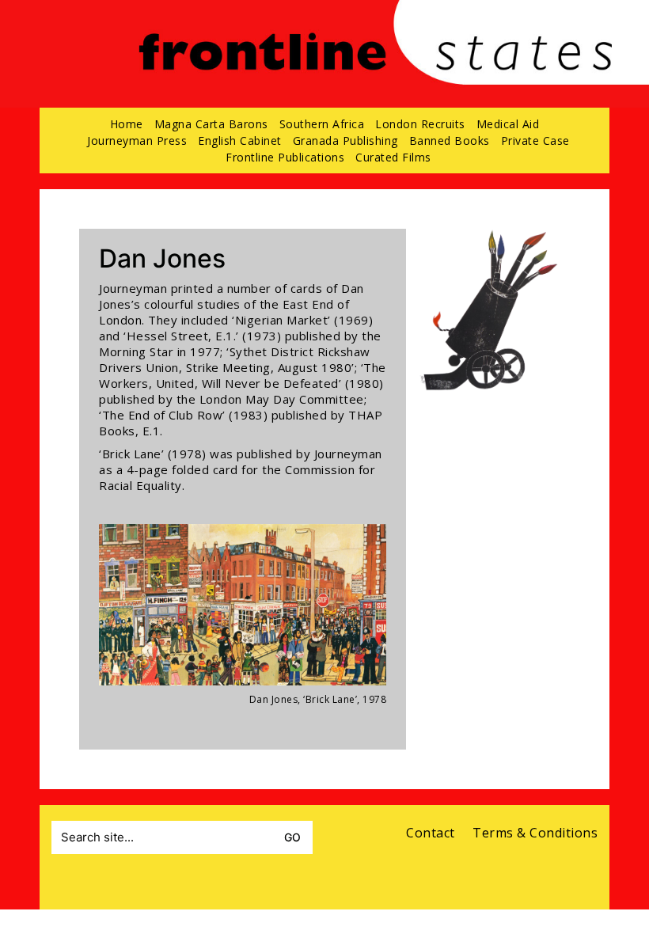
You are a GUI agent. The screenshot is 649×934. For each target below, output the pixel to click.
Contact (430, 833)
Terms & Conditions (535, 833)
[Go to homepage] (375, 70)
